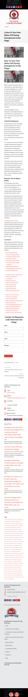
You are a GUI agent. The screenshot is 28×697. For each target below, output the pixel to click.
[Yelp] (21, 7)
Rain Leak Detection (11, 286)
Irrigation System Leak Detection (14, 274)
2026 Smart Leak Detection (16, 521)
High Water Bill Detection (12, 266)
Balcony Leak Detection (12, 252)
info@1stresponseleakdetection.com (16, 398)
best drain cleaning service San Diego (10, 527)
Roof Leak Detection (11, 288)
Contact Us (8, 655)
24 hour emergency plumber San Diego (10, 519)
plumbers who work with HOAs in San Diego (14, 551)
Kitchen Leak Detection (12, 276)
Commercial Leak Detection (13, 254)
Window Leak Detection (12, 310)
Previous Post (8, 367)
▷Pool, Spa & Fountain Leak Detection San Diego (14, 633)
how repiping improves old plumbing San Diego (14, 537)
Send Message (8, 356)
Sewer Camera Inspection (12, 294)
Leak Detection (15, 541)
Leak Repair (9, 278)
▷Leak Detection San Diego (12, 629)
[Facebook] (7, 7)
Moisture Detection (11, 280)
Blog (6, 658)
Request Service (9, 642)
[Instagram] (12, 7)
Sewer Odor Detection (11, 298)
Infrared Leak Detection (12, 270)
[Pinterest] (16, 7)
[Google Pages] (9, 7)
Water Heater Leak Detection (13, 306)
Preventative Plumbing (19, 555)
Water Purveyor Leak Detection (14, 312)
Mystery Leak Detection (12, 282)
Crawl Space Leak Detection (13, 256)
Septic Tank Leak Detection (12, 290)
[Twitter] (14, 7)
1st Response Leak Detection (11, 220)
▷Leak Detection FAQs (11, 648)
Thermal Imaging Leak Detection (14, 304)
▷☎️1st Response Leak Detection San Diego (14, 15)
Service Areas (8, 645)
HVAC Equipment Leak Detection (14, 268)
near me (17, 362)
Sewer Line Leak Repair (11, 296)
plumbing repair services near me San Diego (11, 553)
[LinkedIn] (17, 420)
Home (6, 625)
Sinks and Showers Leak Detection (14, 300)
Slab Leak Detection (11, 302)
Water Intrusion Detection (12, 308)
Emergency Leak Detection (12, 260)
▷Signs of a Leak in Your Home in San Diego (13, 638)
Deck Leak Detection (11, 258)
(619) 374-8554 (15, 23)
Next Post (21, 373)
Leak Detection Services (13, 543)
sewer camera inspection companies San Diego (12, 563)
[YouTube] (19, 7)
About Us (7, 651)
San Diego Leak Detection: (17, 561)
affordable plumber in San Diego (9, 523)
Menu (8, 26)
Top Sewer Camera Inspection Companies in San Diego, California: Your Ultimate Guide (13, 449)
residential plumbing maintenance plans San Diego (12, 557)
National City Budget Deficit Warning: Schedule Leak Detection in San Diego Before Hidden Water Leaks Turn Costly (13, 502)
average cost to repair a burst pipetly (17, 525)
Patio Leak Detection (11, 284)
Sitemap (6, 696)
